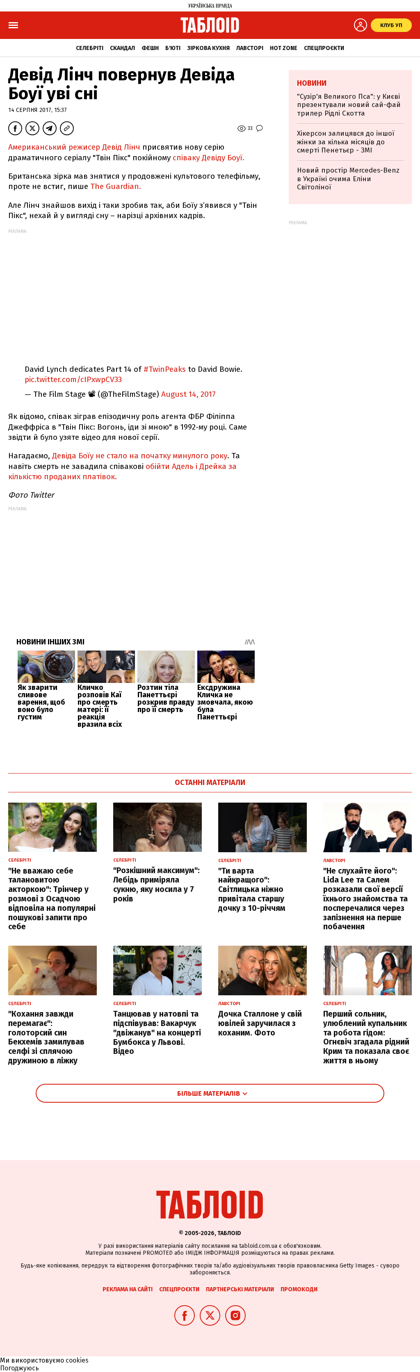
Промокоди (299, 1289)
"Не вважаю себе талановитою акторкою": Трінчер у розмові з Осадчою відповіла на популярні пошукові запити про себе (52, 899)
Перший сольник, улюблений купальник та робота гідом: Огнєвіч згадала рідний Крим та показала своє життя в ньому (366, 1037)
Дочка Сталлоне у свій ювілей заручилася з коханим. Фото (260, 1023)
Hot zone (283, 48)
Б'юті (172, 48)
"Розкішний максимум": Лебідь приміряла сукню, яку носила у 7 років (156, 884)
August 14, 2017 (188, 394)
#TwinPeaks (165, 369)
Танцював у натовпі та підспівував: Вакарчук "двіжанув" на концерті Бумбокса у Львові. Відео (157, 1032)
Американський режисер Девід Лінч (74, 147)
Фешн (150, 48)
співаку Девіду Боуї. (207, 157)
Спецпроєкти (324, 48)
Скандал (122, 48)
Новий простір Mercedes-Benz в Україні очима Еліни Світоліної (348, 178)
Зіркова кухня (208, 48)
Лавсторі (249, 48)
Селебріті (89, 48)
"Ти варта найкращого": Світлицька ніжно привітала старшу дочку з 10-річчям (251, 889)
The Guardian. (115, 186)
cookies (77, 1360)
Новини (311, 83)
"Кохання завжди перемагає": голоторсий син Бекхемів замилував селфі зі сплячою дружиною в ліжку (46, 1037)
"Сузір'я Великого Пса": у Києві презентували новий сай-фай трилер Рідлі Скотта (349, 105)
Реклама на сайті (128, 1289)
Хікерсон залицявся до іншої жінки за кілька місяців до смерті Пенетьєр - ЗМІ (345, 142)
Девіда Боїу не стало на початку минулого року (139, 455)
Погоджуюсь (19, 1368)
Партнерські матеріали (240, 1289)
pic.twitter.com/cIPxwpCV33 (73, 379)
